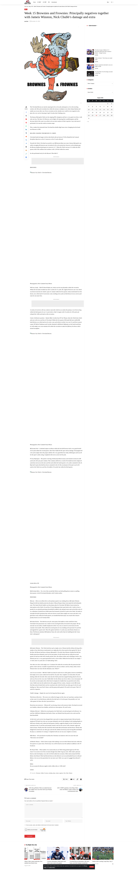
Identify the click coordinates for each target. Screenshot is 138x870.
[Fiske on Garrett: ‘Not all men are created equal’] (90, 60)
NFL (26, 9)
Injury (54, 773)
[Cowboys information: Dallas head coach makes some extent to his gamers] (57, 853)
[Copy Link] (26, 153)
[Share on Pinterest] (26, 122)
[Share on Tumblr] (26, 133)
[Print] (26, 157)
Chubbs (42, 773)
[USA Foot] (27, 2)
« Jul (88, 121)
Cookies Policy (52, 867)
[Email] (26, 150)
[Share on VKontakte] (26, 140)
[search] (105, 2)
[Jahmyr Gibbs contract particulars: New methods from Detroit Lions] (35, 853)
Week (67, 773)
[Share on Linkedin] (26, 129)
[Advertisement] (57, 161)
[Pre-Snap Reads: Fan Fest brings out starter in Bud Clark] (90, 73)
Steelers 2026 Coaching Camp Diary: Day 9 (102, 861)
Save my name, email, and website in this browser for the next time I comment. (42, 825)
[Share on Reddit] (26, 136)
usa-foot (26, 21)
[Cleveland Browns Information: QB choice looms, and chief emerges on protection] (80, 853)
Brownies (38, 773)
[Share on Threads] (26, 146)
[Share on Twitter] (26, 115)
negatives (61, 773)
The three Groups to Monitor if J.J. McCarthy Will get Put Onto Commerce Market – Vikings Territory (103, 51)
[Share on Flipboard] (26, 119)
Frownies (46, 773)
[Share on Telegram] (26, 143)
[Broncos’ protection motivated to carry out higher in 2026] (90, 67)
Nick (65, 773)
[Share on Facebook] (26, 112)
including (50, 773)
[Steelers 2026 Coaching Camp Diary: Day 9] (103, 853)
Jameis (57, 773)
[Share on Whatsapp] (26, 126)
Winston (70, 773)
